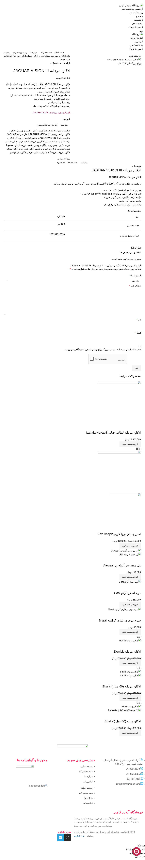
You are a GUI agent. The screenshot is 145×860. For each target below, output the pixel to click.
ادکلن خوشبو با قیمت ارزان (33, 145)
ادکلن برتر (50, 141)
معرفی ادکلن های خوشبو (22, 152)
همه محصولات (86, 771)
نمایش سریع (129, 426)
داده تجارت (79, 835)
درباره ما (88, 776)
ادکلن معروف (63, 152)
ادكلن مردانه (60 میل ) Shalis (121, 686)
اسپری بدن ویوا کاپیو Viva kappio (119, 534)
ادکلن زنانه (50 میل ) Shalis (123, 721)
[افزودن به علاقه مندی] (121, 426)
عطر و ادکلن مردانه (35, 56)
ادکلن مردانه (12, 149)
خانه (68, 56)
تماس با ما (88, 781)
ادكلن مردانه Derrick (127, 651)
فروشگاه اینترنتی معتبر (45, 152)
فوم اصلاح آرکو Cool (127, 593)
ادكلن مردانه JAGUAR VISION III (54, 138)
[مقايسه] (137, 426)
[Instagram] (67, 837)
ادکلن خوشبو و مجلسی (45, 149)
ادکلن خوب (24, 141)
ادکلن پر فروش (37, 141)
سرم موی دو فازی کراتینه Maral (120, 620)
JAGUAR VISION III (40, 134)
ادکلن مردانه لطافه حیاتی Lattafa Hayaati (113, 432)
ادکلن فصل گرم (26, 149)
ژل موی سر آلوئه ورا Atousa (122, 565)
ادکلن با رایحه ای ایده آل (26, 138)
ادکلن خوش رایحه (56, 145)
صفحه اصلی (87, 766)
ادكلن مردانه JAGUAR (18, 134)
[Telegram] (60, 837)
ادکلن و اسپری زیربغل (55, 56)
